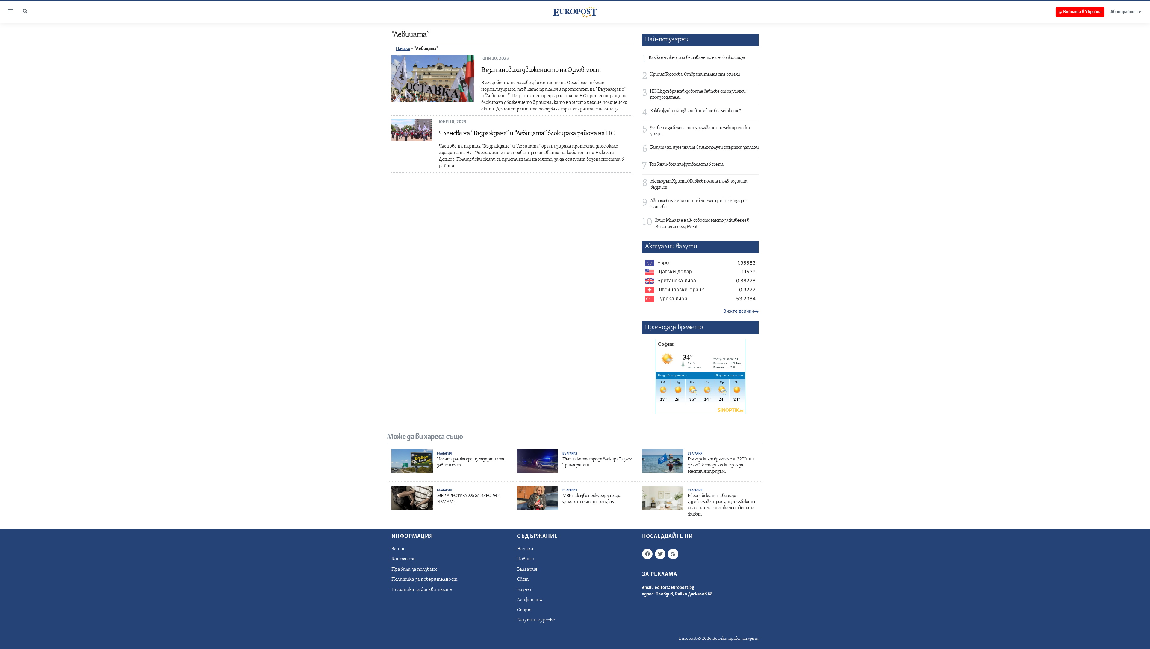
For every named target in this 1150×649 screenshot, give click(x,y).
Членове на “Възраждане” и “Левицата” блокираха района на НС (527, 133)
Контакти (403, 559)
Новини (525, 559)
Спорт (524, 610)
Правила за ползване (414, 569)
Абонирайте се (1125, 12)
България (444, 453)
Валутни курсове (536, 620)
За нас (398, 549)
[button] (25, 11)
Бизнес (524, 589)
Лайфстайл (530, 600)
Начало (403, 48)
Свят (523, 579)
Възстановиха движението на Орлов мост (540, 70)
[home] (575, 12)
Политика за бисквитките (421, 589)
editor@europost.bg (674, 587)
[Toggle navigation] (8, 11)
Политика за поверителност (424, 579)
